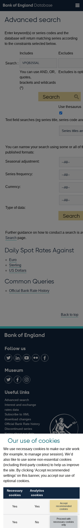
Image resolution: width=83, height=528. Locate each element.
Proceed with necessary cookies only (63, 521)
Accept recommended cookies (63, 506)
